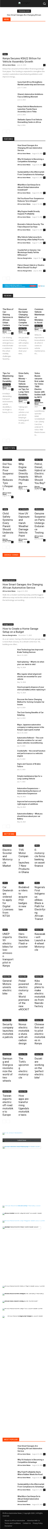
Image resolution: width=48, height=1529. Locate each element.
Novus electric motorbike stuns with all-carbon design (24, 1034)
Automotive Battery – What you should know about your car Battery (29, 816)
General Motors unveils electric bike (7, 987)
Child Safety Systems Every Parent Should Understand (8, 524)
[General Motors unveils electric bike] (8, 974)
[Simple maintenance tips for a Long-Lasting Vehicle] (9, 779)
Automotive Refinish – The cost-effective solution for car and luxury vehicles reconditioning (30, 740)
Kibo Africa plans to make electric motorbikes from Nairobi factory (40, 993)
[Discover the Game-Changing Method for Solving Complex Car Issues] (24, 303)
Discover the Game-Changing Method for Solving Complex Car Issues (24, 317)
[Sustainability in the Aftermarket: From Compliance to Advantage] (9, 175)
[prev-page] (4, 131)
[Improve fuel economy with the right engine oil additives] (9, 804)
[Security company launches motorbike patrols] (8, 1017)
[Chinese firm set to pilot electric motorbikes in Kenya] (40, 1017)
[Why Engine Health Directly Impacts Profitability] (9, 215)
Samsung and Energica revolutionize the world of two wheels (8, 1069)
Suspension (7, 460)
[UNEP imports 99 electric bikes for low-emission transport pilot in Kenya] (8, 927)
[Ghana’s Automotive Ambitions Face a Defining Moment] (9, 97)
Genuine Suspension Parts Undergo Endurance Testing (40, 523)
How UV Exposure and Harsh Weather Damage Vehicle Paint (24, 524)
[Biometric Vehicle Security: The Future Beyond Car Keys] (9, 228)
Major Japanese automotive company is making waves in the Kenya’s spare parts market (30, 727)
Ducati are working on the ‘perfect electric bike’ (39, 1068)
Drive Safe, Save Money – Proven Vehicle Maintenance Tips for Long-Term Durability (24, 384)
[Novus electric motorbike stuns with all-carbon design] (24, 1017)
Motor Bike (22, 930)
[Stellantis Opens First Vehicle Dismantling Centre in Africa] (9, 122)
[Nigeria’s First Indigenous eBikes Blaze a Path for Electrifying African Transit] (40, 880)
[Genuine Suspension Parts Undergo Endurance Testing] (40, 506)
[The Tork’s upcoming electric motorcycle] (24, 1051)
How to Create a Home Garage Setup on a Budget (20, 630)
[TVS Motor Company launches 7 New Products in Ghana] (24, 843)
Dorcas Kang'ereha (25, 258)
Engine (21, 460)
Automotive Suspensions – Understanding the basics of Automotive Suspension (29, 791)
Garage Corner (8, 624)
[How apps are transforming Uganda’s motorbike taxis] (24, 1089)
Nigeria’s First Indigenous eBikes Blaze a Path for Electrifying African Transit (40, 903)
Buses (37, 400)
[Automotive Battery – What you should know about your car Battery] (9, 816)
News (5, 54)
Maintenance (23, 398)
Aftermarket (39, 509)
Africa (37, 845)
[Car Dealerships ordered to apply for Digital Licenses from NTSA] (8, 880)
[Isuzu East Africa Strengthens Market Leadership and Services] (9, 85)
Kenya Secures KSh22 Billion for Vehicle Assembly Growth (22, 60)
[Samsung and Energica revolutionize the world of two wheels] (8, 1051)
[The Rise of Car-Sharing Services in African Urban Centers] (8, 303)
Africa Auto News (9, 65)
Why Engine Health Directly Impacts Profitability (24, 473)
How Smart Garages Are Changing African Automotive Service (30, 147)
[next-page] (8, 131)
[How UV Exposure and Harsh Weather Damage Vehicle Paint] (24, 506)
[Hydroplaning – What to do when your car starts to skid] (9, 665)
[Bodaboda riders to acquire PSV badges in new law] (24, 880)
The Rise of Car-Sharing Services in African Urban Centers (8, 317)
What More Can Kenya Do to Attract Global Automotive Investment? (29, 187)
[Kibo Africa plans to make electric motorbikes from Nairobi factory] (40, 974)
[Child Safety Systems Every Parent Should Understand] (8, 506)
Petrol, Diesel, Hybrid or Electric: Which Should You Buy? (40, 473)
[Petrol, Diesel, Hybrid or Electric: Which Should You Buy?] (9, 269)
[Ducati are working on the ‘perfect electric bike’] (40, 1051)
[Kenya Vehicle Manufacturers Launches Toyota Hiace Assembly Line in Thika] (9, 109)
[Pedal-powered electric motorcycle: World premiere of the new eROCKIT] (24, 974)
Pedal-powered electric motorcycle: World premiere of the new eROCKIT (24, 995)
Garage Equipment (9, 580)
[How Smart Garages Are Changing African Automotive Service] (9, 149)
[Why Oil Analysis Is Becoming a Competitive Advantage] (9, 162)
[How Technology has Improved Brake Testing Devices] (9, 652)
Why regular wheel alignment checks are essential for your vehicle (29, 676)
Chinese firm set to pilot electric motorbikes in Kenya (40, 1034)
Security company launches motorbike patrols (8, 1031)
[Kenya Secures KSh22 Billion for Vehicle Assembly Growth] (24, 40)
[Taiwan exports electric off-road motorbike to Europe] (8, 1089)
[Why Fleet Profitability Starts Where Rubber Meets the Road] (9, 1475)
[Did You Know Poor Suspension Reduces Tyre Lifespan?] (9, 202)
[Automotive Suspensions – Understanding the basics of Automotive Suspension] (9, 791)
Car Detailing (23, 509)
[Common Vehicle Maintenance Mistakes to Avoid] (40, 303)
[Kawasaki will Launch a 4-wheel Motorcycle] (40, 927)
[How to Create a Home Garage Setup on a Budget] (24, 615)
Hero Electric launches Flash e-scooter (24, 940)
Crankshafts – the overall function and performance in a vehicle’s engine (31, 753)
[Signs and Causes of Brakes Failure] (9, 767)
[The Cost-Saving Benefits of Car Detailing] (9, 715)
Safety (5, 509)
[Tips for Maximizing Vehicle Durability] (8, 367)
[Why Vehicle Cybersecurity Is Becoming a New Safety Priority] (9, 240)
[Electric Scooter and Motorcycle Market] (8, 843)
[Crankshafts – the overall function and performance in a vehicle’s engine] (9, 754)
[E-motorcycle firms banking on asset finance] (40, 843)
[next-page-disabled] (8, 1121)
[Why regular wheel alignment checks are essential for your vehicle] (9, 677)
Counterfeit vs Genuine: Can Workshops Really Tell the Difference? (29, 252)
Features (6, 328)
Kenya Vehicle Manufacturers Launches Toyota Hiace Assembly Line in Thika (30, 109)
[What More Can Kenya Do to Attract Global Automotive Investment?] (9, 188)
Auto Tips (22, 328)
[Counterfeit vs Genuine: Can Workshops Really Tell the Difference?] (9, 253)
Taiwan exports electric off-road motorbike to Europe (8, 1105)
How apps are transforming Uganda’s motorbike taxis (24, 1105)
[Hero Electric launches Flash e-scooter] (24, 927)
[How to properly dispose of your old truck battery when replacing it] (9, 690)
